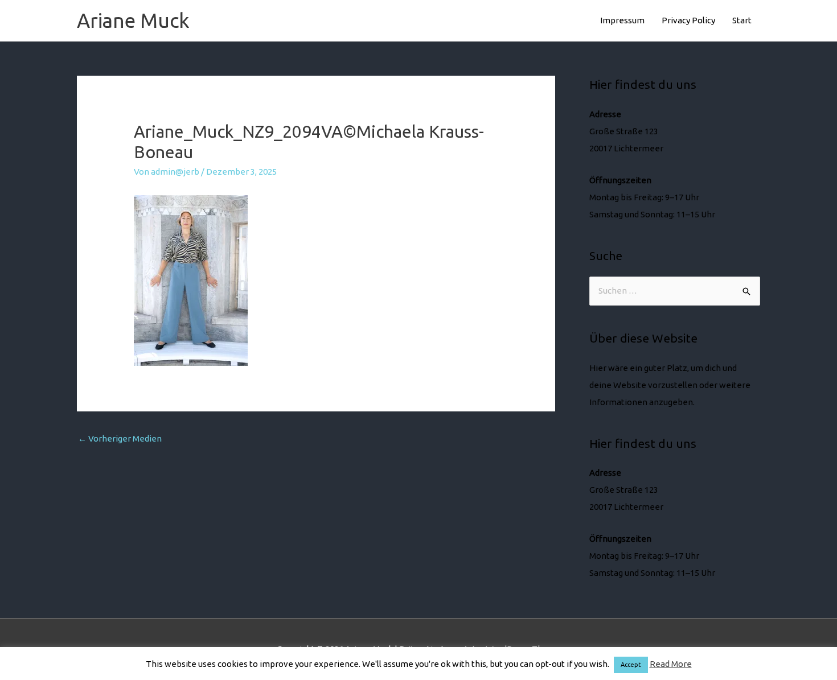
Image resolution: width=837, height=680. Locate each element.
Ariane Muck (133, 20)
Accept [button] (631, 664)
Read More (671, 664)
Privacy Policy (688, 20)
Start (742, 20)
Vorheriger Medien (120, 438)
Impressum (622, 20)
